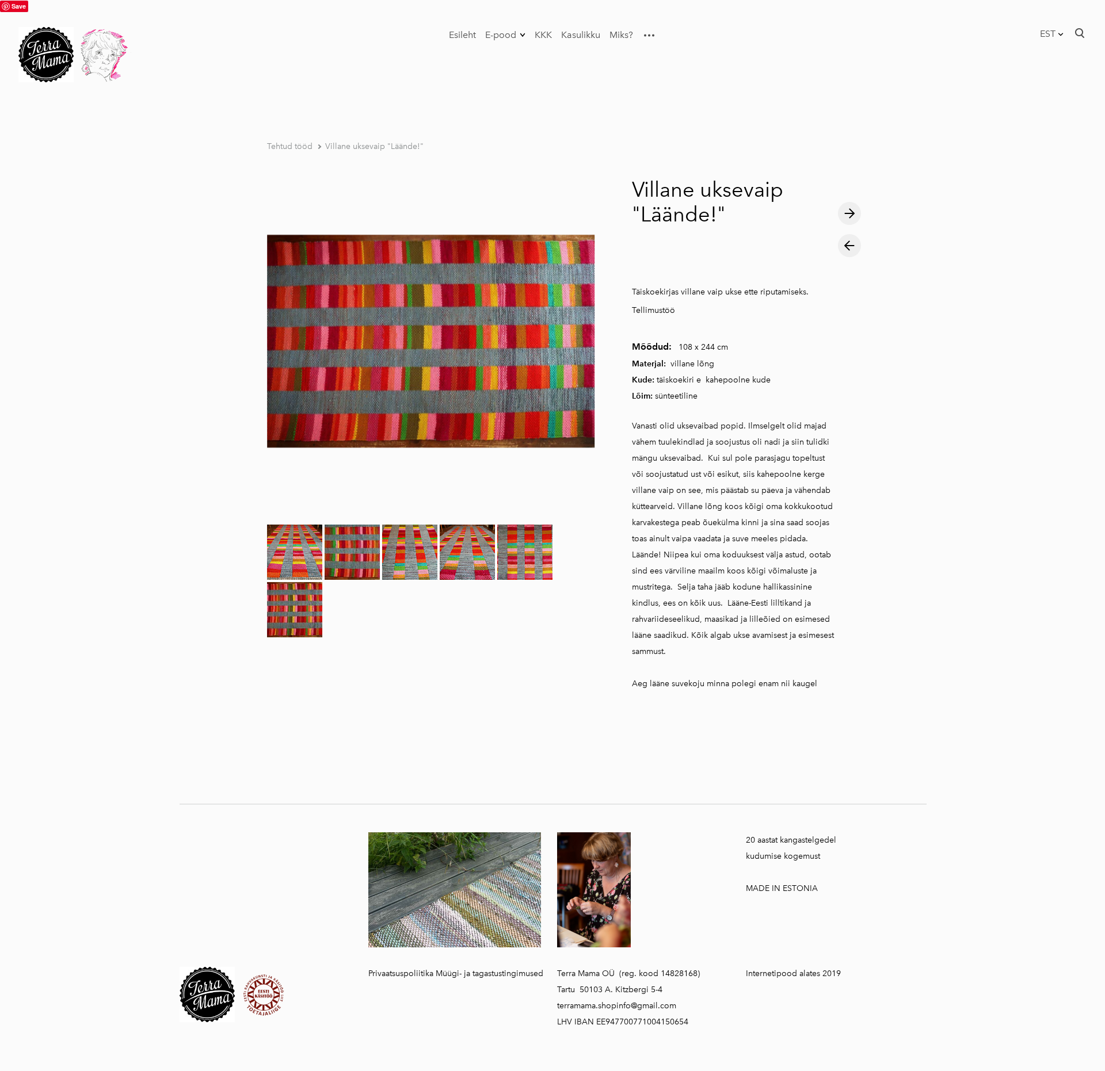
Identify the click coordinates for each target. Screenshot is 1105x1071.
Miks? (621, 34)
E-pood (500, 34)
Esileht (462, 34)
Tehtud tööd (290, 146)
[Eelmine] (849, 245)
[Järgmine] (849, 213)
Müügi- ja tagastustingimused (489, 973)
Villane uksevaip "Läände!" (374, 146)
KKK (543, 34)
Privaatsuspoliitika (400, 973)
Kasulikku (580, 34)
